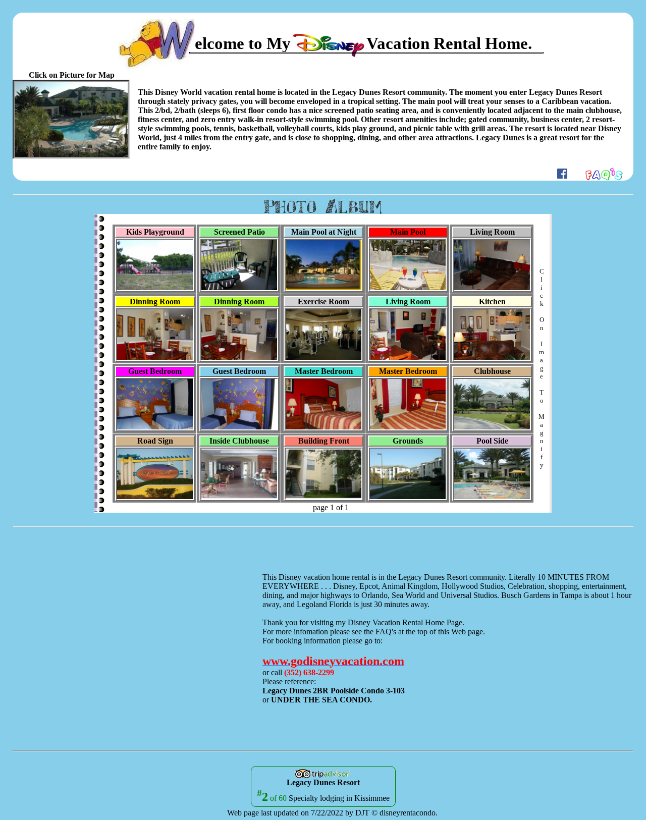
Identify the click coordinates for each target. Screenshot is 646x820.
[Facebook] (562, 176)
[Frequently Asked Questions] (604, 176)
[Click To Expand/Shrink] (71, 119)
